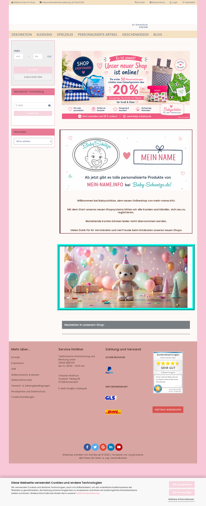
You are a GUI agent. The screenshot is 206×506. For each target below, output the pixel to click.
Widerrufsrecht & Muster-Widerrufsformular (25, 377)
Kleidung (44, 34)
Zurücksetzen (33, 77)
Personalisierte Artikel (97, 34)
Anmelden (33, 113)
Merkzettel (189, 2)
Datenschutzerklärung (87, 493)
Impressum (17, 363)
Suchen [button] (141, 2)
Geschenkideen (135, 34)
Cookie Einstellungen (22, 397)
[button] (157, 2)
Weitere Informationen (181, 499)
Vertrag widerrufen (168, 409)
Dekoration (22, 34)
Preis (17, 51)
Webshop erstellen (72, 454)
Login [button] (174, 2)
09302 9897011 (66, 362)
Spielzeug (65, 34)
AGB (13, 368)
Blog (157, 34)
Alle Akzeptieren (182, 484)
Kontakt (15, 357)
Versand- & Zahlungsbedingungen (30, 385)
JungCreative (135, 454)
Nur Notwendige (181, 492)
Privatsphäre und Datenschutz (28, 391)
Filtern (32, 69)
